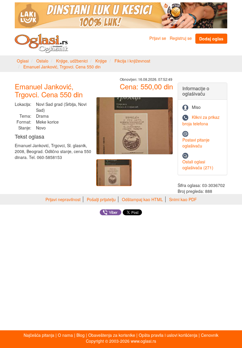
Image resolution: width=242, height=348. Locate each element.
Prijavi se (157, 38)
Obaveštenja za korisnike (111, 335)
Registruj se (181, 38)
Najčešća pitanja (39, 335)
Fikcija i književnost (132, 61)
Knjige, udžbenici (72, 61)
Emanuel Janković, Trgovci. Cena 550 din (62, 67)
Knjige (101, 61)
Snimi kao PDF (183, 199)
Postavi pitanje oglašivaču (196, 143)
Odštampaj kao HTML (142, 199)
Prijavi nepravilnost (63, 199)
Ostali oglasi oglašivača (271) (197, 164)
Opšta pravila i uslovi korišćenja (168, 335)
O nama (65, 335)
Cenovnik (209, 335)
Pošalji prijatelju (101, 199)
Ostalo (42, 61)
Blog (80, 335)
